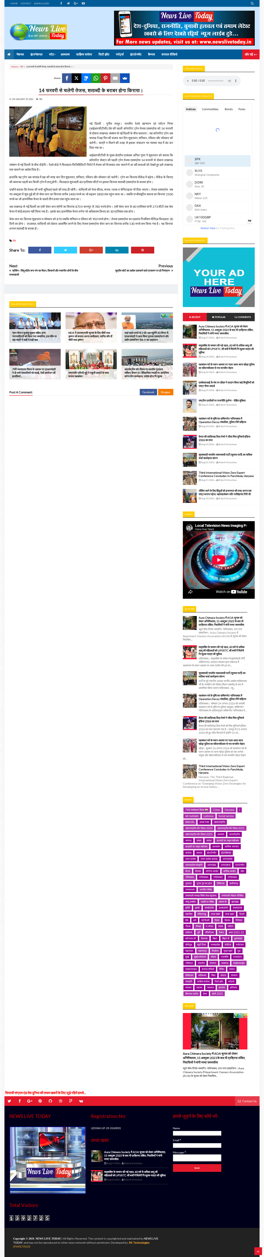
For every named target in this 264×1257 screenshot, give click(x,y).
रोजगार (213, 963)
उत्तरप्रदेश (227, 858)
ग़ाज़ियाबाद (232, 877)
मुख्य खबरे (228, 950)
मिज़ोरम (215, 950)
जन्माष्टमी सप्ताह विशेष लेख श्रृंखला (200, 895)
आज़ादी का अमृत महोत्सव (196, 846)
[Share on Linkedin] (117, 250)
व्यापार (232, 969)
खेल (242, 871)
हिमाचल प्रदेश (191, 993)
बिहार (215, 938)
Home (14, 66)
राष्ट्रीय (201, 963)
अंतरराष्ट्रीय (219, 822)
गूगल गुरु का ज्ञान (204, 883)
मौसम (213, 956)
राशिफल (189, 963)
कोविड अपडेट (229, 871)
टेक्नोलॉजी (223, 907)
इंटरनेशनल (226, 852)
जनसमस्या (190, 889)
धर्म (194, 920)
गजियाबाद (189, 877)
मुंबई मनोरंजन (200, 956)
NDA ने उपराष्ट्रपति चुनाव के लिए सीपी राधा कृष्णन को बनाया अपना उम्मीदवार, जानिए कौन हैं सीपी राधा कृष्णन (90, 336)
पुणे (198, 932)
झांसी (197, 907)
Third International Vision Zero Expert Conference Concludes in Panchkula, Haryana (226, 474)
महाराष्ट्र (189, 950)
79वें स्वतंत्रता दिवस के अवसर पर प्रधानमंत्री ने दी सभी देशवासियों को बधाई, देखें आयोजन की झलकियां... (34, 373)
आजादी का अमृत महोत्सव (228, 840)
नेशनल (227, 920)
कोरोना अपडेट (212, 871)
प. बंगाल (209, 926)
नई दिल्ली (205, 920)
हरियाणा (233, 987)
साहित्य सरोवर (203, 981)
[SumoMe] (125, 78)
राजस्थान (237, 956)
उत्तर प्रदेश (190, 858)
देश (21, 66)
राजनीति (224, 956)
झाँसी (187, 907)
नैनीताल (238, 920)
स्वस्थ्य (188, 987)
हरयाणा (222, 987)
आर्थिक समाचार (232, 846)
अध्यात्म (220, 834)
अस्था (209, 840)
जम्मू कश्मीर (190, 901)
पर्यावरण (188, 932)
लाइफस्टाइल (239, 963)
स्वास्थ (199, 987)
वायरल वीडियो (208, 969)
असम (199, 840)
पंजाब (220, 926)
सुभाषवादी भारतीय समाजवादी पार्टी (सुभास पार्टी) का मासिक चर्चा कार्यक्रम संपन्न (222, 674)
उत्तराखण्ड (225, 864)
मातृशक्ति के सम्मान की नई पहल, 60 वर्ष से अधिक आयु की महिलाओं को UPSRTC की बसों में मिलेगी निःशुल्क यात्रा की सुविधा (226, 349)
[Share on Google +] (91, 250)
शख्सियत (189, 975)
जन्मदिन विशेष (206, 889)
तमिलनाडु (202, 913)
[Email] (115, 78)
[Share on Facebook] (39, 250)
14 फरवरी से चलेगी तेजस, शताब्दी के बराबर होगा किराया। (91, 90)
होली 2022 (217, 993)
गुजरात (188, 883)
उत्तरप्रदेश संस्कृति (193, 864)
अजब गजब (204, 822)
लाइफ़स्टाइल (191, 969)
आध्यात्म (216, 846)
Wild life (189, 822)
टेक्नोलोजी (237, 907)
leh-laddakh (192, 816)
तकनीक (188, 913)
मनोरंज (228, 944)
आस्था (199, 852)
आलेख (188, 852)
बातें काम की (190, 938)
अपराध (188, 840)
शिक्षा (213, 975)
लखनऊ (224, 963)
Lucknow (209, 816)
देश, (40, 99)
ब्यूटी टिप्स (201, 944)
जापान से (223, 901)
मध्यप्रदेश (215, 944)
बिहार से (225, 938)
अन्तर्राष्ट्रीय (234, 834)
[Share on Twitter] (65, 250)
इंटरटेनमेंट (211, 852)
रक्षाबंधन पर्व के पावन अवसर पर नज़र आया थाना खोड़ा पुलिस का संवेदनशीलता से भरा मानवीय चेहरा (227, 366)
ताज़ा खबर (215, 913)
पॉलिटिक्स (209, 932)
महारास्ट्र (202, 950)
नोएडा (188, 926)
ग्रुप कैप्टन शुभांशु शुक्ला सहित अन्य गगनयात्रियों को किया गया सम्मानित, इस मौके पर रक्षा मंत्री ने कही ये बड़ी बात (34, 336)
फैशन (221, 932)
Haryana (229, 809)
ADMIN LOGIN (41, 3)
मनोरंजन (240, 944)
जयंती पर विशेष (207, 901)
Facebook (148, 392)
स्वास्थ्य (210, 987)
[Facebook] (67, 78)
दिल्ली (241, 913)
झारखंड (235, 901)
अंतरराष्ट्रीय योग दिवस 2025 (198, 834)
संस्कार (234, 975)
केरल (187, 871)
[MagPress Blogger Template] (38, 28)
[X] (76, 78)
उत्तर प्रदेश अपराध (209, 858)
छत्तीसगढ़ (234, 883)
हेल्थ (205, 993)
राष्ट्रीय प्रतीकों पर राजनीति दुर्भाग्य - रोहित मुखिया (222, 400)
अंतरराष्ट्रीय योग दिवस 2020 (198, 828)
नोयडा (198, 926)
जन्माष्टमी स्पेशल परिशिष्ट (232, 895)
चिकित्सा (221, 883)
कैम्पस (198, 871)
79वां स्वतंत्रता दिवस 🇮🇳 (196, 809)
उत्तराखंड (211, 864)
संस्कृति (188, 981)
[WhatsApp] (96, 78)
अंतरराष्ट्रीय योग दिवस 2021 (230, 828)
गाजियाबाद (203, 877)
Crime (216, 809)
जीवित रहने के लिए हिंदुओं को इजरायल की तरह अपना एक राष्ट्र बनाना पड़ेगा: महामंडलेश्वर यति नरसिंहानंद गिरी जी (225, 492)
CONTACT (25, 3)
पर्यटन (230, 926)
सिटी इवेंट (219, 981)
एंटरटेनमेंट (239, 864)
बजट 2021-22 (236, 932)
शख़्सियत (202, 975)
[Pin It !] (142, 250)
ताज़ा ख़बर (229, 913)
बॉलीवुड (188, 944)
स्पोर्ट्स (231, 981)
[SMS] (86, 78)
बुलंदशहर (238, 938)
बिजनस (204, 938)
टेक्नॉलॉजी (209, 907)
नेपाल (217, 920)
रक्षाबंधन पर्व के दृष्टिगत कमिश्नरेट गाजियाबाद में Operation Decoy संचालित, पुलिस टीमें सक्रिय (222, 420)
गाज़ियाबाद (218, 877)
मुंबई (187, 956)
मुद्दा (239, 950)
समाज (223, 975)
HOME (14, 3)
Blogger (165, 392)
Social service (226, 816)
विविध (221, 969)
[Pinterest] (105, 78)
